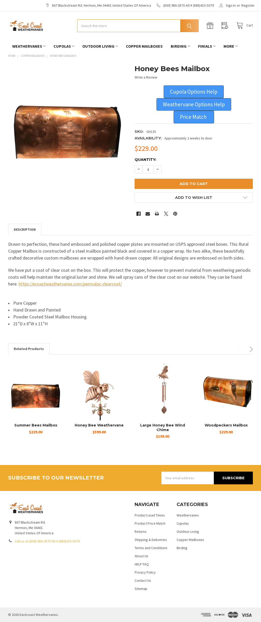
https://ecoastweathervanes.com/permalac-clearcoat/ (70, 284)
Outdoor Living (98, 46)
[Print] (157, 214)
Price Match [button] (194, 116)
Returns (141, 531)
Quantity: (145, 159)
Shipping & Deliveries (151, 539)
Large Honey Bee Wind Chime (162, 427)
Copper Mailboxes (144, 46)
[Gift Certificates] (211, 25)
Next (250, 349)
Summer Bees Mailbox (35, 425)
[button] (194, 91)
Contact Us (143, 580)
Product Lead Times (150, 515)
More (229, 46)
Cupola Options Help (193, 91)
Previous (239, 349)
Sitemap (141, 588)
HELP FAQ (142, 564)
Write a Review (146, 77)
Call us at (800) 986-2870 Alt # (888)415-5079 (47, 541)
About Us (141, 556)
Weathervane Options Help (194, 104)
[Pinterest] (175, 214)
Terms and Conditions (151, 548)
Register (248, 5)
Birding (179, 46)
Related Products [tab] (29, 348)
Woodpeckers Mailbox (226, 425)
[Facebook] (138, 214)
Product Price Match (150, 523)
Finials (205, 46)
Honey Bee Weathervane (99, 425)
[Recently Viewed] (226, 25)
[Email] (148, 214)
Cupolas (62, 46)
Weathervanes (27, 46)
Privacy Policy (145, 572)
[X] (166, 214)
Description (25, 229)
